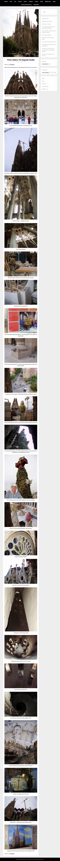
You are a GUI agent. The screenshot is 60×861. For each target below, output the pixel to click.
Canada (25, 1)
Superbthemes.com (40, 859)
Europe (41, 1)
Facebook (12, 64)
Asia (15, 1)
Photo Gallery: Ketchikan (46, 35)
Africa (11, 1)
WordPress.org (45, 89)
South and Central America (26, 4)
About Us (6, 1)
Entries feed (44, 83)
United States (36, 4)
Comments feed (45, 86)
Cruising (36, 1)
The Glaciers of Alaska (46, 24)
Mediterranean (48, 1)
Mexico (54, 1)
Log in (43, 81)
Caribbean (31, 1)
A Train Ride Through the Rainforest (49, 41)
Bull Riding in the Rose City (47, 21)
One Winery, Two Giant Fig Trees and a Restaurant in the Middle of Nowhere (48, 50)
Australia (20, 1)
